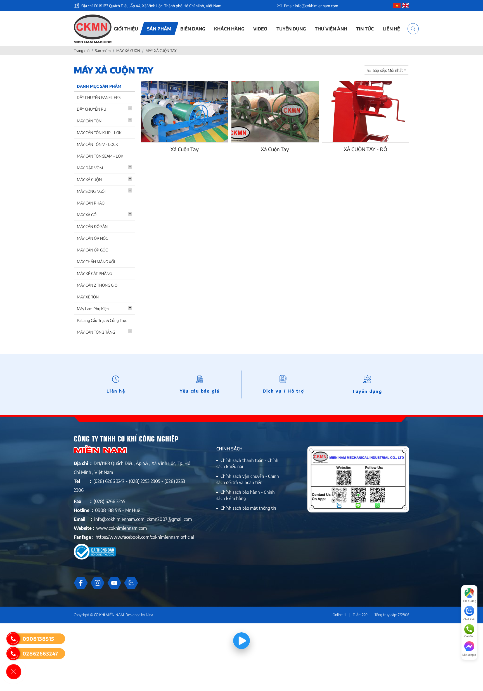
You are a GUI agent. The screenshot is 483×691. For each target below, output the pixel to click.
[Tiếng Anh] (405, 6)
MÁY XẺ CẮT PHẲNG (94, 273)
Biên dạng (192, 28)
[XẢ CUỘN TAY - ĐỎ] (365, 112)
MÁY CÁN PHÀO (91, 203)
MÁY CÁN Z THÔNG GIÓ (97, 285)
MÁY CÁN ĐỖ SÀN (92, 226)
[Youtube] (114, 583)
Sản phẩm (159, 28)
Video (260, 28)
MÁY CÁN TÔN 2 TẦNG (96, 332)
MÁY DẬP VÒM (90, 167)
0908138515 (38, 638)
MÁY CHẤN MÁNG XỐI (96, 261)
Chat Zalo (469, 619)
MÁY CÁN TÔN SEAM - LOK (100, 156)
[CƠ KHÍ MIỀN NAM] (93, 29)
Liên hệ (391, 28)
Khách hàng (229, 28)
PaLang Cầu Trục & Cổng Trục (102, 320)
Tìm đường (469, 600)
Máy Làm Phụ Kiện (93, 308)
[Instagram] (98, 583)
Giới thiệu (126, 28)
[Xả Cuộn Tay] (184, 112)
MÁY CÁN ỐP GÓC (92, 250)
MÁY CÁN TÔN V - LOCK (97, 144)
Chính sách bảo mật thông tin (248, 507)
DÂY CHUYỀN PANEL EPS (98, 97)
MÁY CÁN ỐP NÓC (92, 238)
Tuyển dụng (291, 28)
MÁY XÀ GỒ (86, 214)
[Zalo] (131, 583)
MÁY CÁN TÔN (89, 120)
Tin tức (365, 28)
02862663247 (40, 653)
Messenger (469, 654)
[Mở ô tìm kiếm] (413, 28)
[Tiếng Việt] (397, 6)
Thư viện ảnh (331, 28)
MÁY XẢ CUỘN (89, 179)
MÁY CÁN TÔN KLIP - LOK (99, 132)
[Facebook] (81, 583)
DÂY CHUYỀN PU (91, 109)
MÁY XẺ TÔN (88, 297)
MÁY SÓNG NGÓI (91, 191)
